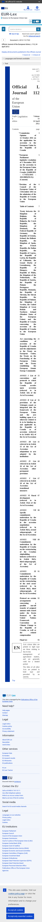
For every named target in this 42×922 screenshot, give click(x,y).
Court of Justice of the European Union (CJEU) (17, 841)
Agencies (5, 870)
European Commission (9, 838)
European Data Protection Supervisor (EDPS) (17, 861)
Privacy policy (6, 817)
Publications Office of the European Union (16, 868)
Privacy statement (8, 731)
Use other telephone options (11, 793)
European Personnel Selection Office (14, 865)
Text (6, 63)
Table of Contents (27, 206)
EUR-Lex (9, 14)
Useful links (6, 745)
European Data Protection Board (12, 863)
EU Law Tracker (7, 770)
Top (13, 680)
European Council (8, 833)
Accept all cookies (15, 910)
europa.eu (17, 781)
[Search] (38, 29)
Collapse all (36, 55)
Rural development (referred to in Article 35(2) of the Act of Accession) (28, 500)
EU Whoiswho (6, 761)
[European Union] (7, 777)
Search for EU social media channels (14, 806)
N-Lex (4, 768)
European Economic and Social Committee (16, 851)
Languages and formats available (17, 59)
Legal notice (6, 724)
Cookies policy (7, 726)
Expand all (27, 55)
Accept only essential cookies (20, 916)
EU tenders (5, 756)
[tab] (21, 58)
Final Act (23, 640)
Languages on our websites (11, 815)
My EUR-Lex (28, 10)
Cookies (5, 822)
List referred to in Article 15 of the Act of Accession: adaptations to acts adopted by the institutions (28, 449)
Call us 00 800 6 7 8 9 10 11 (11, 790)
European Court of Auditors (11, 846)
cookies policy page (16, 894)
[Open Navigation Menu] (3, 29)
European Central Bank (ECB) (11, 843)
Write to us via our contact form (12, 795)
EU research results (8, 758)
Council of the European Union (12, 836)
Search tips (15, 34)
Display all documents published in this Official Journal (21, 52)
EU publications (7, 763)
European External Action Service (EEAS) (15, 848)
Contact (4, 713)
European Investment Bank (11, 856)
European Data (7, 753)
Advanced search (34, 36)
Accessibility (6, 729)
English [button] (37, 10)
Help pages (6, 710)
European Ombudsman (9, 858)
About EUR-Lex (7, 740)
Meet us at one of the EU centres (13, 798)
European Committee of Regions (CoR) (15, 853)
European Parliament (9, 831)
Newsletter (6, 742)
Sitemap (5, 715)
